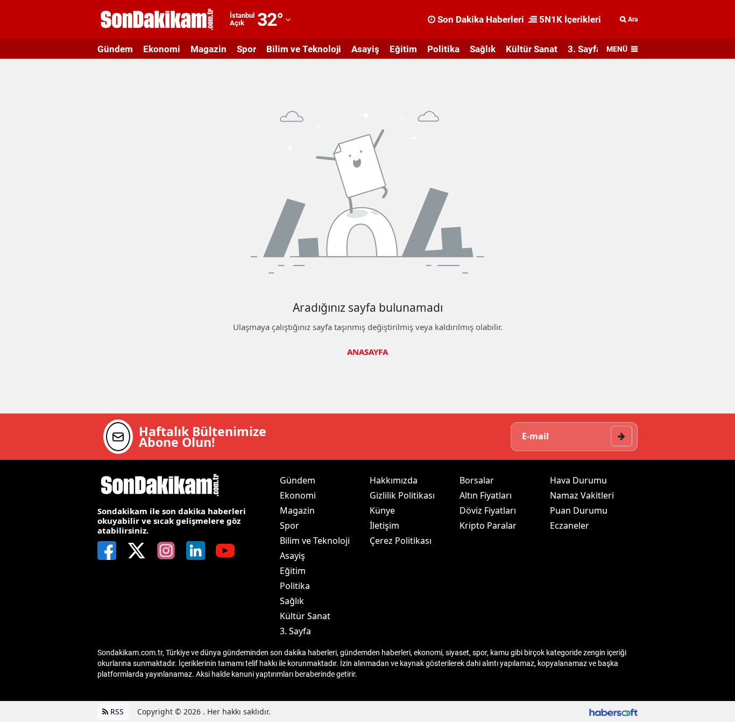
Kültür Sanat (531, 49)
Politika (443, 49)
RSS (116, 711)
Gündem (115, 49)
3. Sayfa (584, 49)
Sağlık (483, 49)
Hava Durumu (578, 480)
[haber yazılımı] (613, 711)
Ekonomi (161, 49)
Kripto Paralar (488, 525)
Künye (382, 510)
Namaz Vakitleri (582, 495)
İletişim (384, 525)
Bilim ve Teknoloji (303, 49)
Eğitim (403, 49)
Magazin (208, 49)
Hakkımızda (394, 480)
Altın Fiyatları (486, 495)
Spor (246, 49)
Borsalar (477, 480)
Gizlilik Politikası (402, 495)
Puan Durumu (578, 510)
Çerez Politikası (401, 540)
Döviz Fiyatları (488, 510)
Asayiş (365, 49)
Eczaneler (569, 525)
